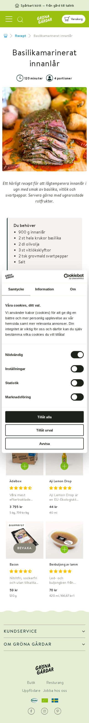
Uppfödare (31, 690)
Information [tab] (44, 289)
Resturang (55, 682)
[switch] (77, 368)
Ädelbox (15, 481)
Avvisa (44, 443)
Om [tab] (73, 289)
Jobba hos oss (55, 690)
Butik (31, 682)
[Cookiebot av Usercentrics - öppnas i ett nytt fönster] (64, 276)
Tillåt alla (44, 417)
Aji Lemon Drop (60, 481)
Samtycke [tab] (16, 289)
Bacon (14, 564)
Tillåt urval (44, 430)
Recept (20, 35)
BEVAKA (24, 548)
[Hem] (6, 35)
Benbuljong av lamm (63, 564)
